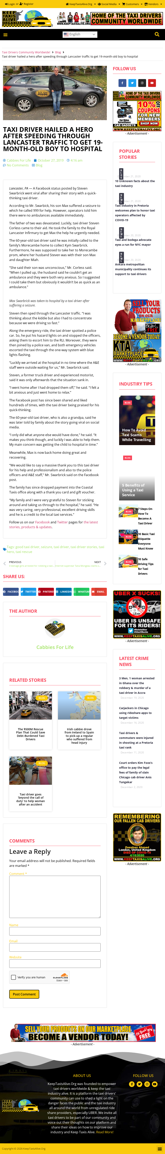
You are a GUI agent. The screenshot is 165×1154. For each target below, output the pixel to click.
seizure (46, 547)
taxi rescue (24, 552)
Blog (58, 52)
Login (11, 4)
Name (13, 925)
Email (13, 941)
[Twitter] (132, 83)
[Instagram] (142, 83)
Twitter (63, 522)
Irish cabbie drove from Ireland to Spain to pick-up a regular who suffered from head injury (79, 736)
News (122, 198)
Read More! (104, 1132)
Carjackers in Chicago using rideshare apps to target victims (135, 713)
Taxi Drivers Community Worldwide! (26, 52)
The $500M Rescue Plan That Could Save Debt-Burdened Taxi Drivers (30, 734)
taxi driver (61, 547)
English (74, 34)
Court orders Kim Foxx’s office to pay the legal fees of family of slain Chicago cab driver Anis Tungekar (136, 772)
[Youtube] (152, 83)
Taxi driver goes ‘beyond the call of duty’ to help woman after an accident (30, 799)
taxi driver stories (84, 547)
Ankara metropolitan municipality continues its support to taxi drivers (133, 269)
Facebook (43, 522)
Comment (18, 873)
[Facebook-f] (122, 83)
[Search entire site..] (157, 34)
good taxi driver (27, 547)
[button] (5, 34)
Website (15, 957)
